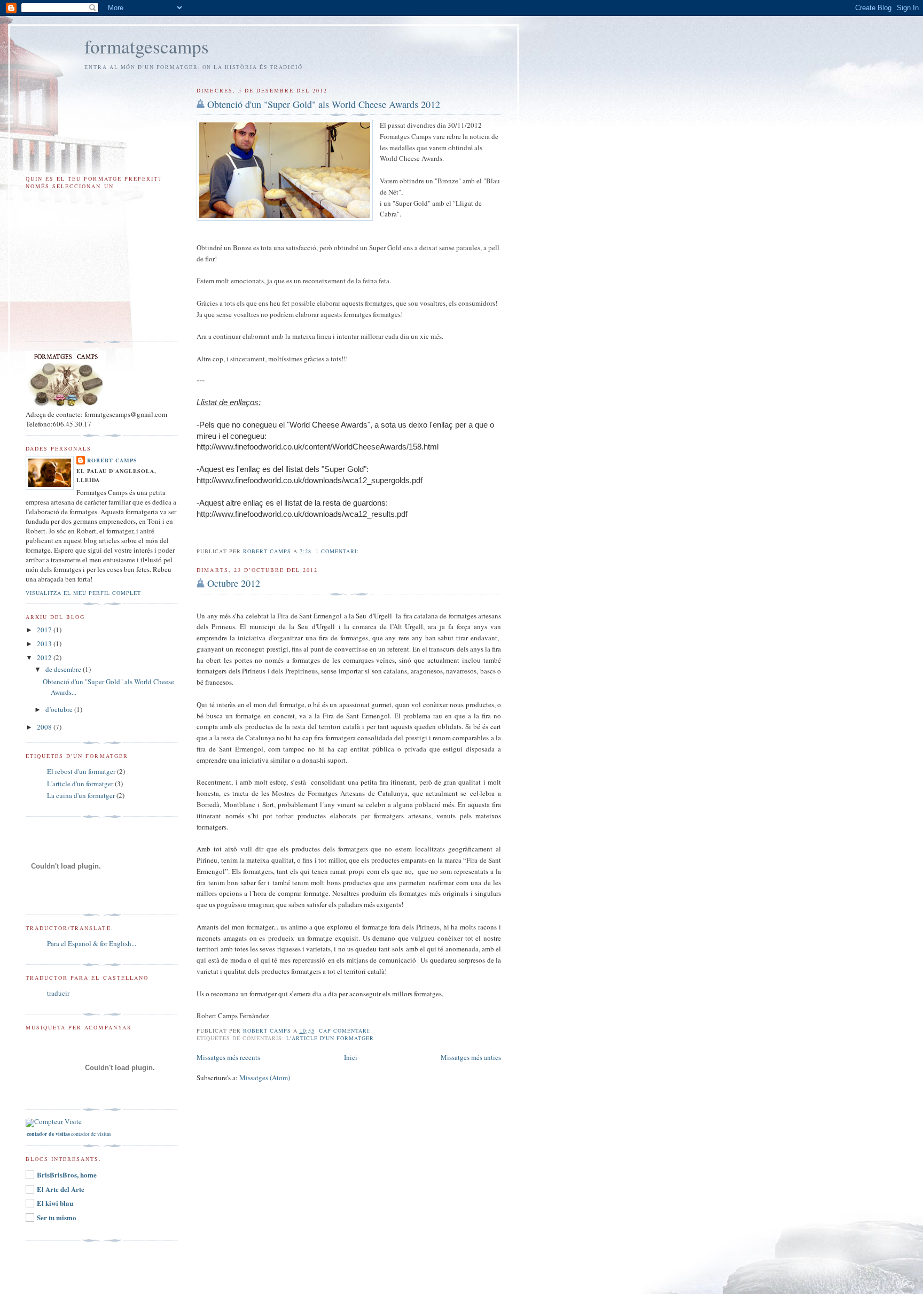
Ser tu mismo (56, 1217)
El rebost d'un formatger (81, 771)
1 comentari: (338, 551)
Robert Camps (112, 460)
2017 (45, 629)
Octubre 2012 (233, 583)
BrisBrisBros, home (67, 1174)
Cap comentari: (346, 1030)
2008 (45, 727)
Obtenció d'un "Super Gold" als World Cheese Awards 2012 (323, 104)
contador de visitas (91, 1133)
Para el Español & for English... (91, 943)
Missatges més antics (471, 1057)
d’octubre (59, 709)
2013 (45, 643)
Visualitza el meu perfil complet (83, 592)
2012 (45, 657)
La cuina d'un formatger (81, 795)
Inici (350, 1057)
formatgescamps (146, 46)
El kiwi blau (55, 1203)
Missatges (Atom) (264, 1077)
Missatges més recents (228, 1057)
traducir (58, 993)
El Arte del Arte (60, 1189)
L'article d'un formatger (330, 1038)
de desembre (64, 669)
